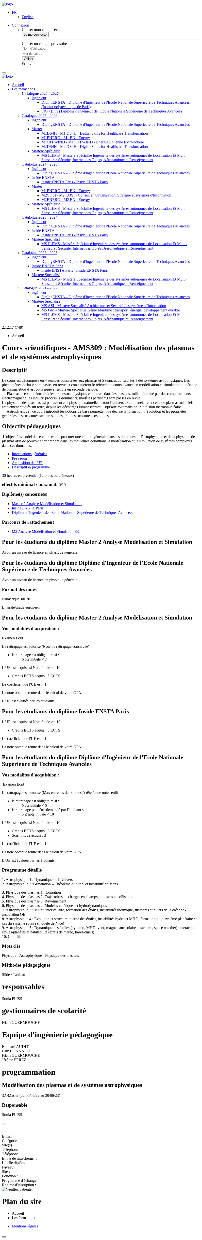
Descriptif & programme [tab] (31, 467)
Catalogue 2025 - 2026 (39, 115)
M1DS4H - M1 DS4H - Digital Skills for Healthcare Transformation (94, 133)
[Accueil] (7, 4)
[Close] (4, 1124)
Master (37, 129)
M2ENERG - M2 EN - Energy (65, 199)
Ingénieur (39, 98)
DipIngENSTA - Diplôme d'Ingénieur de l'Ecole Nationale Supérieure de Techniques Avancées (115, 124)
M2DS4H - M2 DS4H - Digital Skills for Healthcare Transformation (94, 146)
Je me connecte (35, 34)
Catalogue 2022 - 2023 (39, 253)
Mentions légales (25, 1226)
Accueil (18, 85)
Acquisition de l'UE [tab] (27, 463)
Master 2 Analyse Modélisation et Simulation (47, 504)
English (28, 17)
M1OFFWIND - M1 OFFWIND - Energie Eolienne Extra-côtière (92, 142)
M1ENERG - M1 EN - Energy (65, 138)
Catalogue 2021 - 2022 (39, 288)
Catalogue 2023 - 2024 (39, 217)
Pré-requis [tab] (20, 458)
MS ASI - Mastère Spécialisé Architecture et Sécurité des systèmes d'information (103, 306)
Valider (28, 59)
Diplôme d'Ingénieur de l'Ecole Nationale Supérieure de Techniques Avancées (72, 512)
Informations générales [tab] (29, 454)
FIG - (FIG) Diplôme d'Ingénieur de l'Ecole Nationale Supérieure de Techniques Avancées (111, 111)
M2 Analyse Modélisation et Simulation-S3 (45, 531)
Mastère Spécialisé (46, 151)
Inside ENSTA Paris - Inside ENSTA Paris (74, 182)
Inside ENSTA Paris (47, 177)
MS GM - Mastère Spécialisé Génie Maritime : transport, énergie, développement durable (110, 310)
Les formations (23, 89)
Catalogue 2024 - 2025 (39, 164)
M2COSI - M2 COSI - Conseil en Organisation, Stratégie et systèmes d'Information (106, 195)
